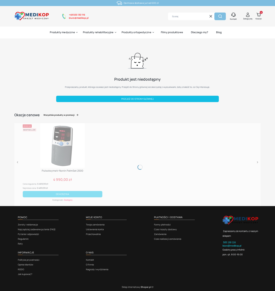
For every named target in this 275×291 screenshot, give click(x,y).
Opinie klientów (25, 264)
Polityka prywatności (28, 259)
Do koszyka (62, 194)
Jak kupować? (25, 274)
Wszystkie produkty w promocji (58, 115)
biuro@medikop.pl (231, 245)
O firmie (90, 264)
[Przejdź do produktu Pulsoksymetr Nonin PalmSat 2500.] (62, 145)
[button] (220, 16)
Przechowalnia (93, 234)
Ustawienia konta (95, 229)
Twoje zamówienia (95, 224)
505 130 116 (229, 242)
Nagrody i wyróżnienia (97, 269)
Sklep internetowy (136, 286)
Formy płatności (162, 224)
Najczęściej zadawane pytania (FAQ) (37, 229)
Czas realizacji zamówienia (167, 238)
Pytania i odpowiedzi (28, 234)
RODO (21, 269)
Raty (20, 243)
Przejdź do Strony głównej (137, 98)
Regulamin (23, 238)
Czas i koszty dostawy (165, 229)
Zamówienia (160, 234)
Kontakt (90, 259)
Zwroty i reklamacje (28, 224)
